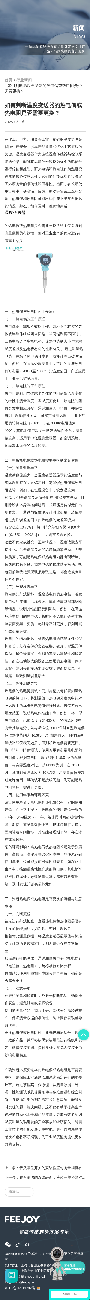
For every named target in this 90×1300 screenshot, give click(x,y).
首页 (8, 80)
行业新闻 (24, 80)
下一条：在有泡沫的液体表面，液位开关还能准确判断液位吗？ (45, 1178)
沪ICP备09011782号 (20, 1288)
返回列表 (13, 1192)
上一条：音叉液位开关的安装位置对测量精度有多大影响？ (45, 1168)
